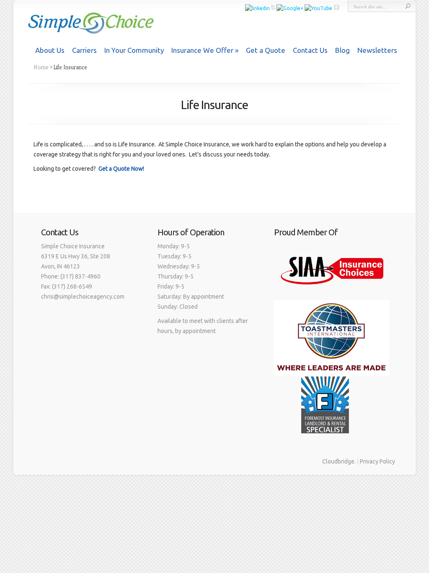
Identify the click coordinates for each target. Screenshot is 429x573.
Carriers (84, 50)
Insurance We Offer (202, 50)
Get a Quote (265, 50)
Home (41, 67)
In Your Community (134, 50)
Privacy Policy (377, 461)
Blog (342, 50)
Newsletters (377, 50)
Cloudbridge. (339, 461)
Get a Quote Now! (121, 168)
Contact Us (310, 50)
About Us (50, 50)
